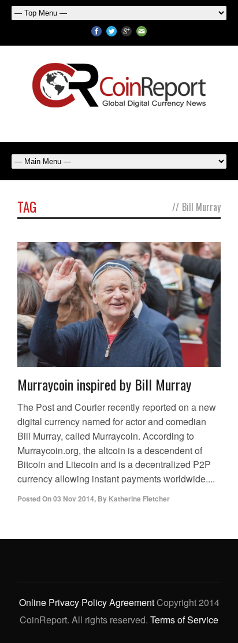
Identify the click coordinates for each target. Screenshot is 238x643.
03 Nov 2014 (73, 498)
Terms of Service (184, 619)
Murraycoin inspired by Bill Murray (104, 384)
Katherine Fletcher (139, 498)
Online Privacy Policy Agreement (86, 602)
